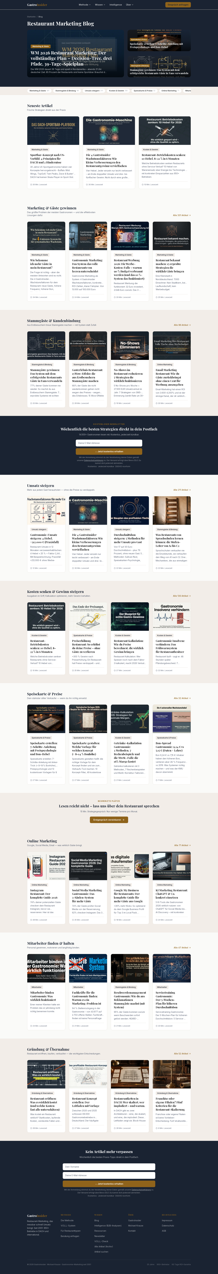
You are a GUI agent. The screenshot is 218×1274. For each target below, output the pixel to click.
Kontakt (132, 1231)
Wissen (99, 4)
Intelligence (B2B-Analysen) (108, 1225)
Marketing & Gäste (39, 91)
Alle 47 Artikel (181, 947)
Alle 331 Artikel (180, 215)
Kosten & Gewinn (118, 91)
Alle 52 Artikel (181, 1053)
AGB (164, 1231)
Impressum (167, 1220)
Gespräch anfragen (178, 4)
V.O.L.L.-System (68, 1225)
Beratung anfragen (70, 1236)
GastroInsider (134, 1220)
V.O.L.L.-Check (101, 1241)
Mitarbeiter (37, 987)
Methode (83, 4)
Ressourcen (100, 1231)
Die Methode (67, 1220)
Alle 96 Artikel (181, 325)
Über (128, 4)
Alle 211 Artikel (181, 490)
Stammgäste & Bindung (67, 91)
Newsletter (99, 1236)
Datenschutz (168, 1225)
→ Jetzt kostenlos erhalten (109, 451)
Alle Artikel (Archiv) (103, 1246)
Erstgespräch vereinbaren (107, 819)
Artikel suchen (101, 1251)
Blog (96, 1220)
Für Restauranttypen (71, 1231)
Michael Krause (135, 1225)
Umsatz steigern (94, 91)
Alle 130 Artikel (180, 596)
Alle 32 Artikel (181, 698)
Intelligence (116, 4)
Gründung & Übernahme (42, 1093)
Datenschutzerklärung (93, 460)
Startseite (31, 17)
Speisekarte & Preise (144, 91)
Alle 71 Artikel (181, 845)
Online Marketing (170, 91)
